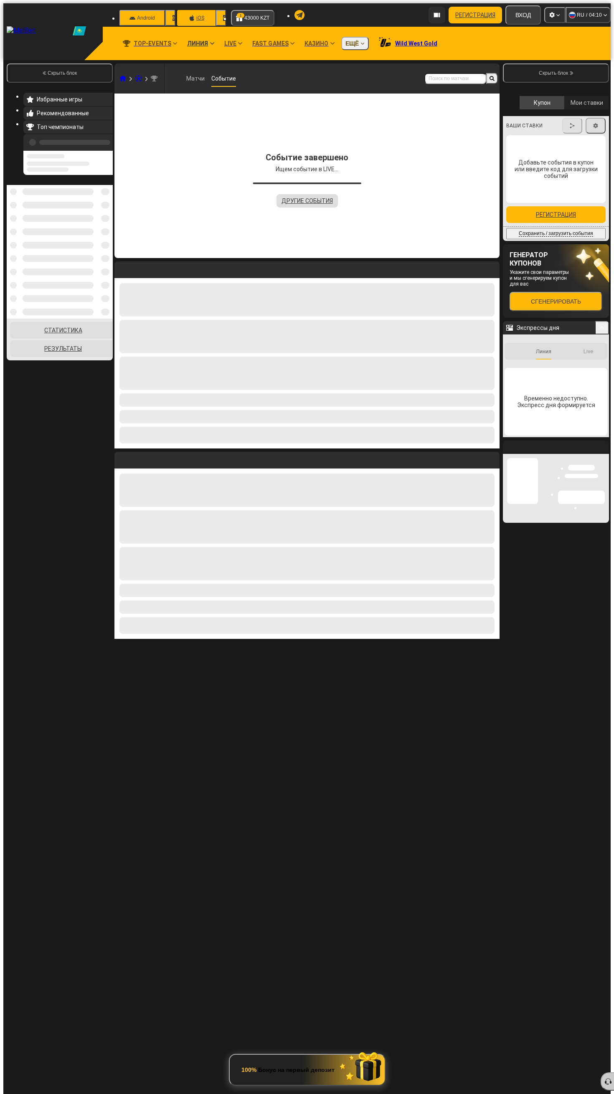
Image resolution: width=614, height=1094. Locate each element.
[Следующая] (140, 458)
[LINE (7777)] (123, 78)
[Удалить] (491, 458)
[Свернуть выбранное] (95, 208)
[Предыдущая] (104, 140)
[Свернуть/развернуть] (602, 479)
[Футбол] (139, 78)
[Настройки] (554, 15)
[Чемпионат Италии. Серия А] (154, 78)
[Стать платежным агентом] (437, 15)
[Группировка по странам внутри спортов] (105, 208)
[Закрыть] (602, 605)
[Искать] (492, 78)
